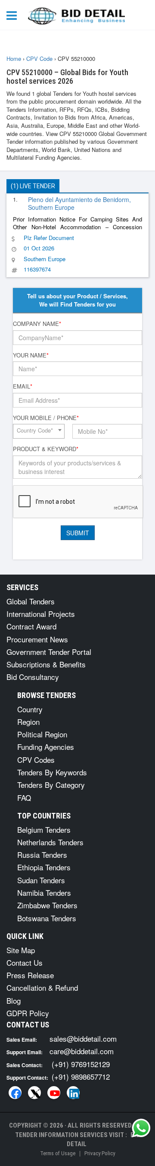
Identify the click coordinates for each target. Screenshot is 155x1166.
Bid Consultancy (32, 676)
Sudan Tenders (41, 880)
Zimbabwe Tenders (47, 905)
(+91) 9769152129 (81, 1064)
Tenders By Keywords (52, 772)
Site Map (20, 950)
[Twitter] (34, 1092)
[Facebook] (15, 1092)
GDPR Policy (27, 1013)
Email (22, 386)
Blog (13, 1000)
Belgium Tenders (44, 829)
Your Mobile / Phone (46, 418)
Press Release (30, 975)
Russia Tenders (42, 854)
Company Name (37, 324)
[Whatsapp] (141, 1128)
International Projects (40, 613)
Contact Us (24, 962)
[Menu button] (13, 14)
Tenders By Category (51, 784)
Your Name (31, 355)
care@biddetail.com (82, 1051)
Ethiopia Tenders (44, 867)
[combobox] (39, 431)
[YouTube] (53, 1092)
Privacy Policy (99, 1153)
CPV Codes (36, 759)
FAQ (24, 797)
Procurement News (37, 639)
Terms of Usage (57, 1153)
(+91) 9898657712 (81, 1076)
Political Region (42, 734)
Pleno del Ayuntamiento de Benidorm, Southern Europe (79, 203)
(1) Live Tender (33, 186)
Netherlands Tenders (50, 842)
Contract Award (31, 626)
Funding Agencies (45, 746)
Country (30, 709)
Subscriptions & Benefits (46, 664)
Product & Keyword (45, 449)
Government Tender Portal (48, 651)
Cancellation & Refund (42, 987)
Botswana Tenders (46, 918)
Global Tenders (30, 601)
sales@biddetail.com (83, 1038)
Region (28, 721)
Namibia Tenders (44, 892)
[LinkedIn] (73, 1092)
